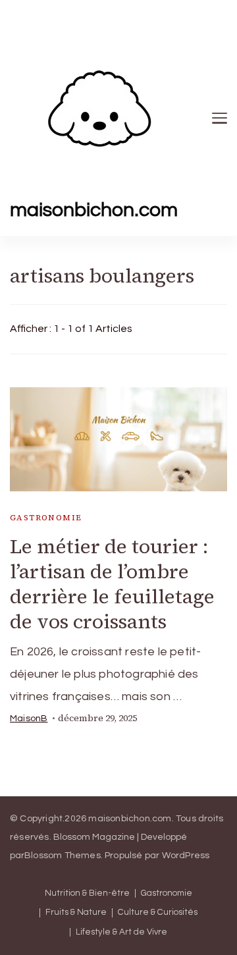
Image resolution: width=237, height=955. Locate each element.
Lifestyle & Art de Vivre (121, 932)
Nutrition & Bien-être (87, 893)
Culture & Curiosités (158, 912)
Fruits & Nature (76, 912)
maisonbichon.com (94, 210)
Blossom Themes (62, 855)
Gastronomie (46, 517)
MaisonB (28, 718)
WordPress (186, 855)
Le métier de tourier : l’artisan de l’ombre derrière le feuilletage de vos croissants (112, 584)
